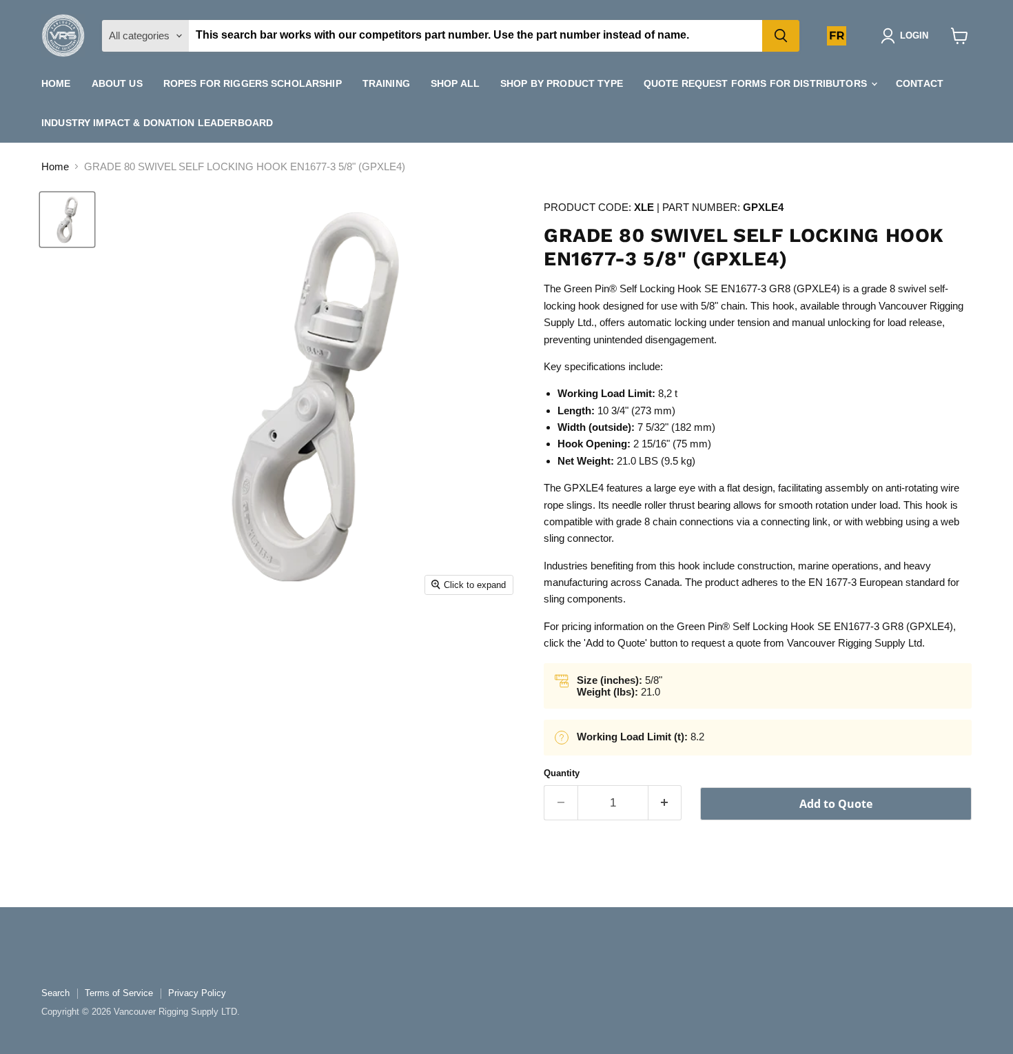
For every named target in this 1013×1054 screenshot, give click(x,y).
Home (56, 83)
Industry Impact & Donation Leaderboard (157, 122)
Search (55, 993)
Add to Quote (835, 803)
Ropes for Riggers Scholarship (252, 83)
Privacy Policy (197, 993)
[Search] (780, 36)
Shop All (455, 83)
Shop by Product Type (561, 83)
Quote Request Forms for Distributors (757, 83)
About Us (117, 83)
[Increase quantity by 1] (665, 802)
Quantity (562, 773)
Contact (919, 83)
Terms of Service (119, 993)
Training (386, 83)
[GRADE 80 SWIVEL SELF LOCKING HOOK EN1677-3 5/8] (67, 219)
